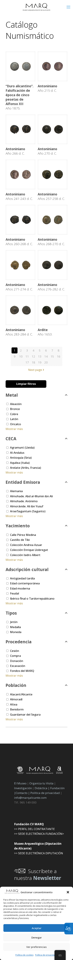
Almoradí (16, 699)
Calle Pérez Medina (23, 535)
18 (33, 362)
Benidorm (17, 709)
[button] (68, 892)
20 (46, 362)
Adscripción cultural (27, 569)
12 (33, 356)
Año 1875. (19, 97)
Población (16, 685)
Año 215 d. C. (47, 88)
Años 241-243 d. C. (19, 196)
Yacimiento (18, 526)
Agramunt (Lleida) (22, 447)
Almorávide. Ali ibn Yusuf (26, 506)
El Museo (20, 783)
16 (58, 356)
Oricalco (15, 424)
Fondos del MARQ (22, 671)
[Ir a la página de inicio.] (36, 7)
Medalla (15, 627)
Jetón (13, 622)
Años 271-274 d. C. (19, 287)
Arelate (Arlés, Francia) (25, 468)
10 (21, 356)
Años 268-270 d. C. (51, 241)
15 (52, 356)
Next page (35, 370)
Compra (15, 656)
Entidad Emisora (23, 482)
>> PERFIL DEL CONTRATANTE (34, 829)
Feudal (14, 593)
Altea (13, 704)
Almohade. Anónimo (24, 501)
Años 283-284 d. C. (19, 332)
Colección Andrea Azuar (26, 545)
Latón (14, 419)
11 (27, 356)
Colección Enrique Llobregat (29, 550)
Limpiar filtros (26, 384)
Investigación (23, 788)
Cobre (14, 414)
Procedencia (19, 641)
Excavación (17, 666)
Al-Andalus (17, 453)
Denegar (36, 937)
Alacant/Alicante (21, 694)
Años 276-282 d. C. (51, 287)
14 (46, 356)
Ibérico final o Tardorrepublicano (32, 598)
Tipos (11, 613)
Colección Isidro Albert (25, 555)
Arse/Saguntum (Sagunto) (27, 511)
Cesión (14, 651)
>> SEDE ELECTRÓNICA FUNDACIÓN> (39, 834)
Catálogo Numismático (30, 30)
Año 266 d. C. (15, 151)
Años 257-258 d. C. (51, 196)
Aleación (16, 404)
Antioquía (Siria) (21, 458)
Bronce (15, 409)
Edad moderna (20, 588)
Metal (12, 395)
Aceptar (36, 928)
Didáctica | (42, 788)
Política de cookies (24, 955)
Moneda (15, 632)
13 (39, 356)
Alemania (16, 491)
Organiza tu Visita (41, 783)
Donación (16, 661)
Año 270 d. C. (47, 151)
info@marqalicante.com (30, 798)
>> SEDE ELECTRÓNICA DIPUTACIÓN (38, 853)
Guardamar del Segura (25, 714)
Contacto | (23, 793)
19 (39, 362)
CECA (11, 438)
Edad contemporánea (25, 583)
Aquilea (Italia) (20, 463)
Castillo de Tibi (20, 540)
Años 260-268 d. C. (19, 241)
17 (27, 362)
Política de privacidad (45, 955)
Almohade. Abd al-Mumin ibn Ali (31, 496)
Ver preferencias (36, 947)
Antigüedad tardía (22, 578)
